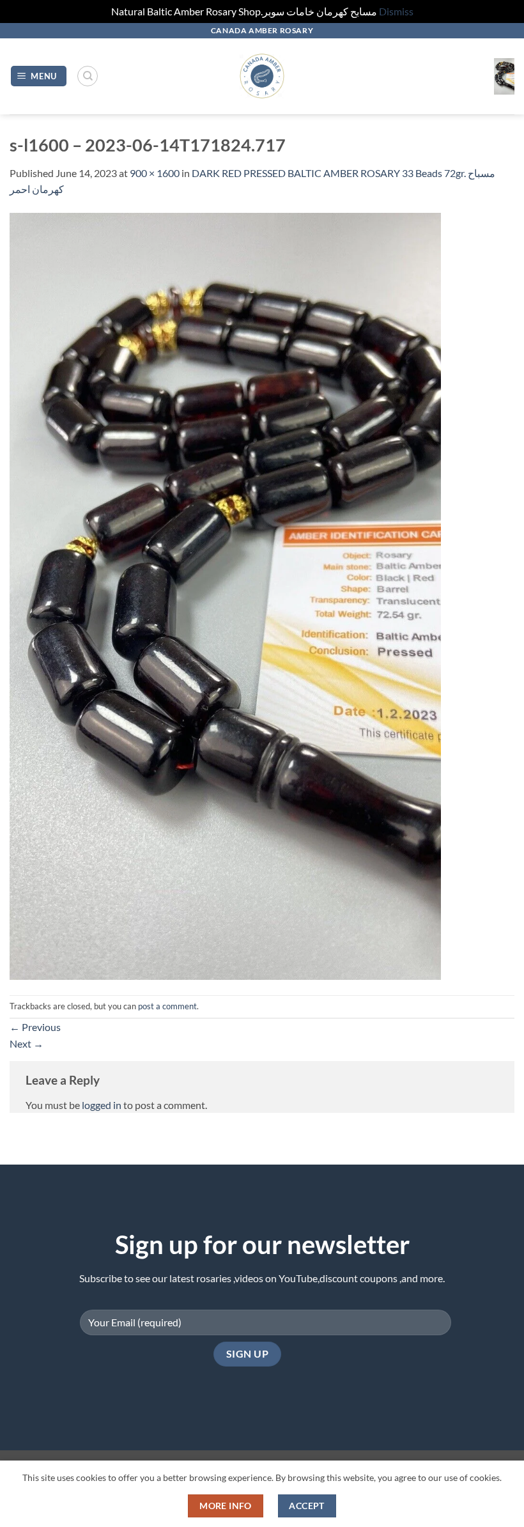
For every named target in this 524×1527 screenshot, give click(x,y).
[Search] (87, 76)
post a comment (167, 1006)
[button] (39, 76)
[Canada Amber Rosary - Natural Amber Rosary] (262, 76)
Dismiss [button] (396, 11)
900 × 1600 (155, 173)
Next (26, 1043)
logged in (101, 1105)
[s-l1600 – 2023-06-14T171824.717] (225, 595)
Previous (35, 1027)
